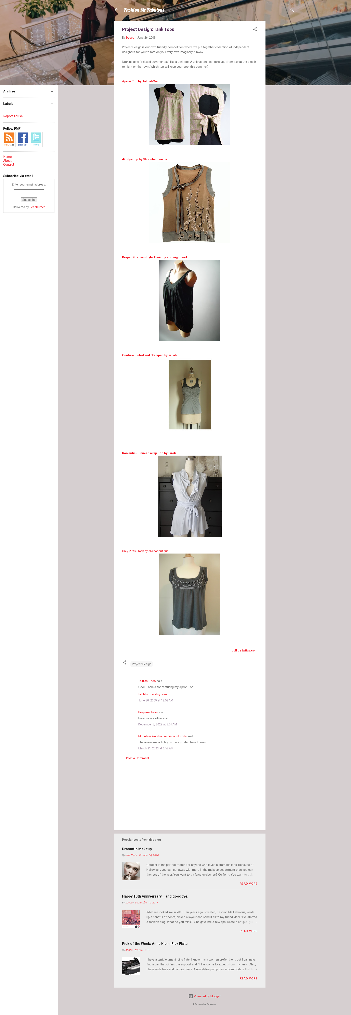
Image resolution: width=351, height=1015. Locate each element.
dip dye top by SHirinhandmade (144, 159)
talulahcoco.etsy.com (152, 694)
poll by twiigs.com (244, 650)
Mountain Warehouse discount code (162, 736)
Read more (248, 884)
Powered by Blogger (207, 996)
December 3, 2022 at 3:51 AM (157, 724)
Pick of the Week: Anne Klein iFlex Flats (154, 943)
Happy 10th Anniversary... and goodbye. (155, 896)
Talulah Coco (147, 681)
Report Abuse (13, 116)
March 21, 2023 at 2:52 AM (155, 748)
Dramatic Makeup (137, 849)
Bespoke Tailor (148, 712)
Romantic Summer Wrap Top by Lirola (149, 453)
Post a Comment (137, 758)
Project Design (141, 664)
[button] (254, 30)
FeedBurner (37, 207)
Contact (8, 164)
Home (7, 157)
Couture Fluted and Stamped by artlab (149, 355)
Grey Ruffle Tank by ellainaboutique (145, 551)
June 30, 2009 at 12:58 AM (155, 700)
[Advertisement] (282, 82)
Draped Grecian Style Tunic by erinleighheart (154, 257)
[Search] (292, 11)
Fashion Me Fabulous (144, 10)
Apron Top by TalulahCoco (141, 81)
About (7, 161)
